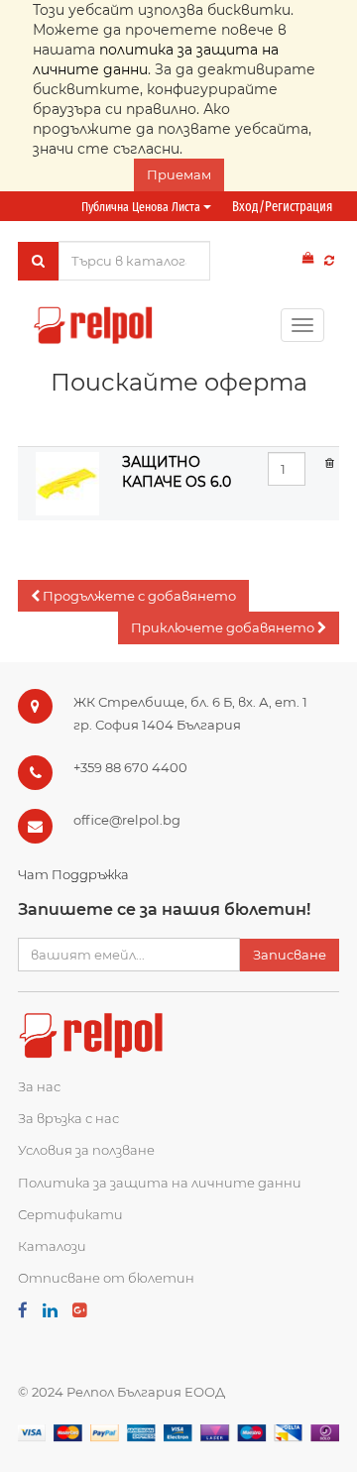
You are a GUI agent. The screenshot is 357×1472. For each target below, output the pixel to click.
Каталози (52, 1246)
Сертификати (70, 1214)
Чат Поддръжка (73, 874)
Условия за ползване (86, 1150)
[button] (133, 596)
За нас (39, 1086)
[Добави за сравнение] (329, 260)
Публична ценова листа (142, 206)
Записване (289, 954)
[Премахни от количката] (329, 462)
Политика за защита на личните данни (159, 1182)
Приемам (179, 174)
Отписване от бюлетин (106, 1278)
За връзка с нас (68, 1118)
